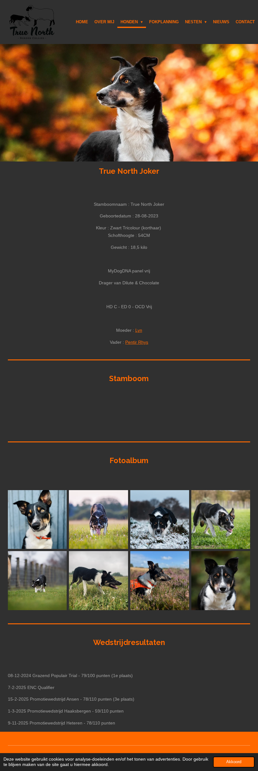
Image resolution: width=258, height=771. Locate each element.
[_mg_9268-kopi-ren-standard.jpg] (159, 519)
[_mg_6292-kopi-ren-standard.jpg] (220, 519)
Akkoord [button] (233, 762)
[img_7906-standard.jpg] (98, 580)
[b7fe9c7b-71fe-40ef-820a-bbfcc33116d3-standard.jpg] (159, 580)
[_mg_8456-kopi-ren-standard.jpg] (98, 519)
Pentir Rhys (136, 342)
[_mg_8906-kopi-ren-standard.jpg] (220, 580)
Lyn (138, 330)
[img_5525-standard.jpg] (37, 519)
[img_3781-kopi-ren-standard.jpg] (37, 580)
